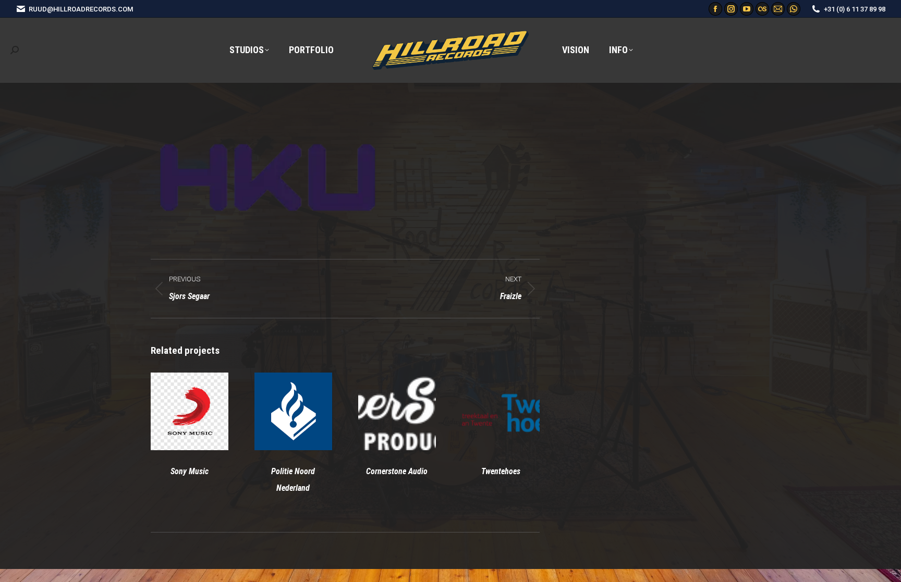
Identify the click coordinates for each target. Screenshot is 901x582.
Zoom (175, 411)
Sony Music (190, 471)
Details (203, 411)
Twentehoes (500, 471)
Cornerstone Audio (397, 471)
